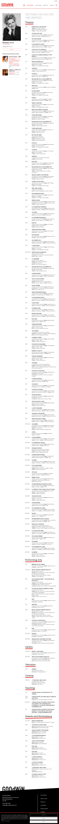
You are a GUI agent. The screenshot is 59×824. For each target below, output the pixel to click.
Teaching (28, 17)
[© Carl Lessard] (11, 27)
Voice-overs (38, 5)
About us (45, 5)
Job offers (43, 805)
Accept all (43, 821)
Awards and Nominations (36, 17)
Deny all (43, 818)
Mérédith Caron (16, 64)
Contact (52, 5)
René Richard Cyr (12, 58)
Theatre (27, 14)
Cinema (51, 14)
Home (24, 5)
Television (46, 14)
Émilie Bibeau (13, 59)
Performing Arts (34, 14)
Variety (40, 14)
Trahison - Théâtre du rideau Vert (15, 70)
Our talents (30, 5)
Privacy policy (44, 808)
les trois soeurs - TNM (15, 56)
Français (55, 0)
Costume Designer (6, 44)
